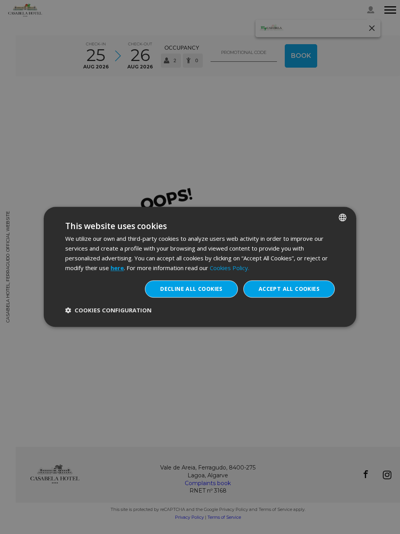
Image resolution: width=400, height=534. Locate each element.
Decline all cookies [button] (191, 289)
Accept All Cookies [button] (289, 289)
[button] (108, 310)
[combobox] (342, 217)
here (117, 268)
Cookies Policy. (229, 268)
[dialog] (200, 267)
